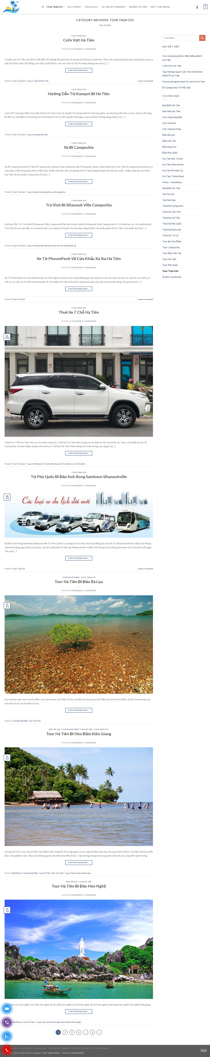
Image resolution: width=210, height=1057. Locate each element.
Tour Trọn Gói (54, 7)
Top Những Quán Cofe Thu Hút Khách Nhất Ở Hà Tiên (182, 73)
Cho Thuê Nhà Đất (172, 117)
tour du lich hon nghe (52, 1022)
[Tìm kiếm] (43, 7)
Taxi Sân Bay (169, 199)
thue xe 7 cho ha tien (63, 464)
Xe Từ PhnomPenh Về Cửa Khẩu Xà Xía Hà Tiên (79, 258)
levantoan (90, 49)
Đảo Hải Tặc (169, 140)
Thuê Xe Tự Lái (170, 235)
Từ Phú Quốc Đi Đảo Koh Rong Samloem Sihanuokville (79, 476)
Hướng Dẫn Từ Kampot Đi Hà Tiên (79, 93)
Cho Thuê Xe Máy (171, 128)
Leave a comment (145, 81)
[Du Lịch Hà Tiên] (19, 7)
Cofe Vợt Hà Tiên (78, 40)
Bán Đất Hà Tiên (171, 105)
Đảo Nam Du (169, 146)
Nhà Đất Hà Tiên (138, 7)
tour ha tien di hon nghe (71, 1022)
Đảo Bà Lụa (54, 729)
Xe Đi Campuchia (78, 147)
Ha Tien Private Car (172, 170)
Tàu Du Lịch (91, 7)
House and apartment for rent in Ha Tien (183, 81)
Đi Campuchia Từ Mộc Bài (176, 87)
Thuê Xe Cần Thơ (171, 211)
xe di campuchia (58, 192)
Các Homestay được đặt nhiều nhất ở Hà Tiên (182, 57)
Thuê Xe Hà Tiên (171, 217)
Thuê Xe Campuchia (172, 205)
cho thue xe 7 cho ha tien (44, 464)
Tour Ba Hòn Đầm (70, 577)
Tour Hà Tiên (86, 729)
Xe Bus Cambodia (171, 276)
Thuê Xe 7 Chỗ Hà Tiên (79, 312)
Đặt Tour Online (160, 7)
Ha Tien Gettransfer (113, 7)
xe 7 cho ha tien (78, 464)
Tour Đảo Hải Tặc (172, 253)
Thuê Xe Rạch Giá (171, 229)
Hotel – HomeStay (172, 182)
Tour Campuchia (171, 247)
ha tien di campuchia (42, 192)
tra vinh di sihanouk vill (66, 245)
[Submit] (202, 38)
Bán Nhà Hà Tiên (171, 111)
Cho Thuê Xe (74, 7)
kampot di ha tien (41, 134)
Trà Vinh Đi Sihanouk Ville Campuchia (79, 205)
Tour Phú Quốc (170, 264)
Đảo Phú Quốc (170, 152)
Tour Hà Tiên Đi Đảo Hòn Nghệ (79, 886)
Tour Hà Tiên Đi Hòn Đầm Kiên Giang (78, 733)
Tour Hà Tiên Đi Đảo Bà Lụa (79, 581)
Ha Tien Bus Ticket (172, 158)
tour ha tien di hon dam (81, 873)
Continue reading (79, 70)
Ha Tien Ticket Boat (173, 176)
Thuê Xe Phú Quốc (172, 223)
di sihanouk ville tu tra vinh (45, 245)
